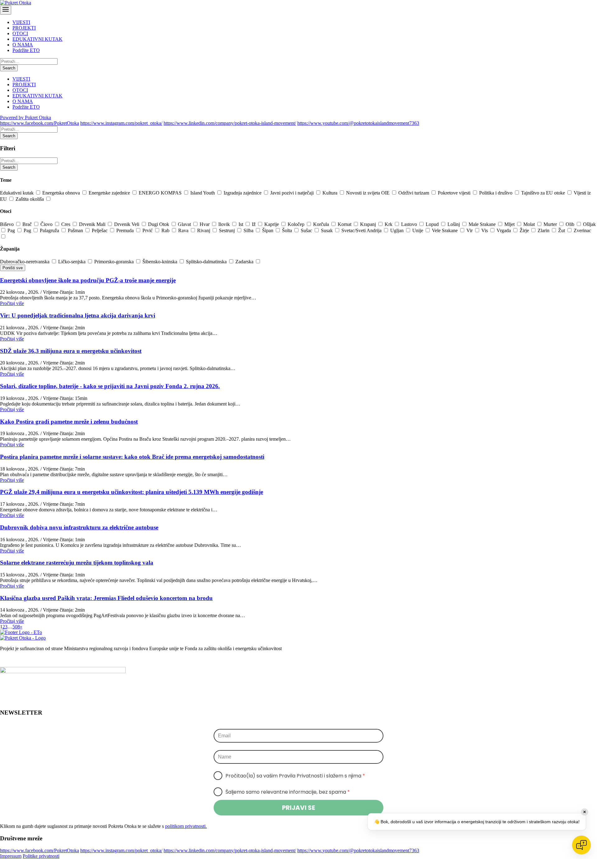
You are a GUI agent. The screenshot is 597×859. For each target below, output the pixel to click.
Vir (470, 230)
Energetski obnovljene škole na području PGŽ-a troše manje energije (88, 280)
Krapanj (368, 224)
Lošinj (454, 224)
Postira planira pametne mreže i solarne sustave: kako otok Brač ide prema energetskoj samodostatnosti (132, 456)
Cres (66, 224)
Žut (562, 230)
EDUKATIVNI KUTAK (37, 39)
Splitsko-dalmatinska (207, 261)
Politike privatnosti (41, 856)
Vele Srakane (445, 230)
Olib (571, 224)
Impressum (10, 856)
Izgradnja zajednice (243, 192)
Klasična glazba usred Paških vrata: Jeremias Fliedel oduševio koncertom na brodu (106, 598)
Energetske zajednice (110, 192)
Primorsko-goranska (114, 261)
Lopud (433, 224)
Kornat (345, 224)
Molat (529, 224)
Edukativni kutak (17, 192)
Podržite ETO (26, 50)
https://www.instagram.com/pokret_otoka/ (121, 123)
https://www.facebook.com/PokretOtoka (39, 123)
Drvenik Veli (127, 224)
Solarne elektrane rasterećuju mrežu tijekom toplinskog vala (76, 562)
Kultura (330, 192)
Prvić (148, 230)
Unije (418, 230)
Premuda (125, 230)
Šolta (287, 230)
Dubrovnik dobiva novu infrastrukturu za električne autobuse (79, 527)
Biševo (7, 224)
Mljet (510, 224)
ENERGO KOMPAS (161, 192)
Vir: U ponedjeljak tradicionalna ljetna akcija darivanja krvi (77, 315)
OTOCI (20, 33)
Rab (166, 230)
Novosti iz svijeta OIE (368, 192)
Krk (389, 224)
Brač (27, 224)
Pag (11, 230)
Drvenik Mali (93, 224)
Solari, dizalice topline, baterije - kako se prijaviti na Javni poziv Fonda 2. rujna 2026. (110, 386)
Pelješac (100, 230)
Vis (485, 230)
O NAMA (22, 44)
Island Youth (203, 192)
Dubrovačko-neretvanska (25, 261)
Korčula (321, 224)
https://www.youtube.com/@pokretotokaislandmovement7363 (358, 123)
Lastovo (409, 224)
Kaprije (272, 224)
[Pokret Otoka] (15, 2)
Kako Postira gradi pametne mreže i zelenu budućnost (69, 421)
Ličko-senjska (72, 261)
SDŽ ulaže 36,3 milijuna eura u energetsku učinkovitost (70, 351)
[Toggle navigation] (5, 10)
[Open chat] (581, 845)
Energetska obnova (61, 192)
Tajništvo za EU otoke (543, 192)
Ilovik (224, 224)
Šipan (268, 230)
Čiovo (47, 224)
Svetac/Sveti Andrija (362, 230)
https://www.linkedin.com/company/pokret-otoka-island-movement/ (230, 123)
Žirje (525, 230)
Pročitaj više (12, 303)
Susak (327, 230)
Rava (184, 230)
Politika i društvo (496, 192)
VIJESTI (21, 22)
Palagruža (50, 230)
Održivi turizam (414, 192)
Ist (241, 224)
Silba (249, 230)
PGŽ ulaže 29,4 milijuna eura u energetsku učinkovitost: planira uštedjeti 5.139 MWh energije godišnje (131, 492)
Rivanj (204, 230)
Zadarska (245, 261)
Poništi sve (12, 267)
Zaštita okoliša (30, 199)
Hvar (205, 224)
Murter (551, 224)
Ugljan (397, 230)
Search (8, 68)
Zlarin (544, 230)
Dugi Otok (159, 224)
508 (16, 626)
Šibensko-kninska (160, 261)
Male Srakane (483, 224)
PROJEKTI (24, 28)
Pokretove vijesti (455, 192)
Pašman (76, 230)
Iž (254, 224)
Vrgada (504, 230)
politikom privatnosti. (186, 826)
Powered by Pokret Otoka (25, 117)
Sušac (307, 230)
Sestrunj (227, 230)
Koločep (297, 224)
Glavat (185, 224)
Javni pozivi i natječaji (292, 192)
